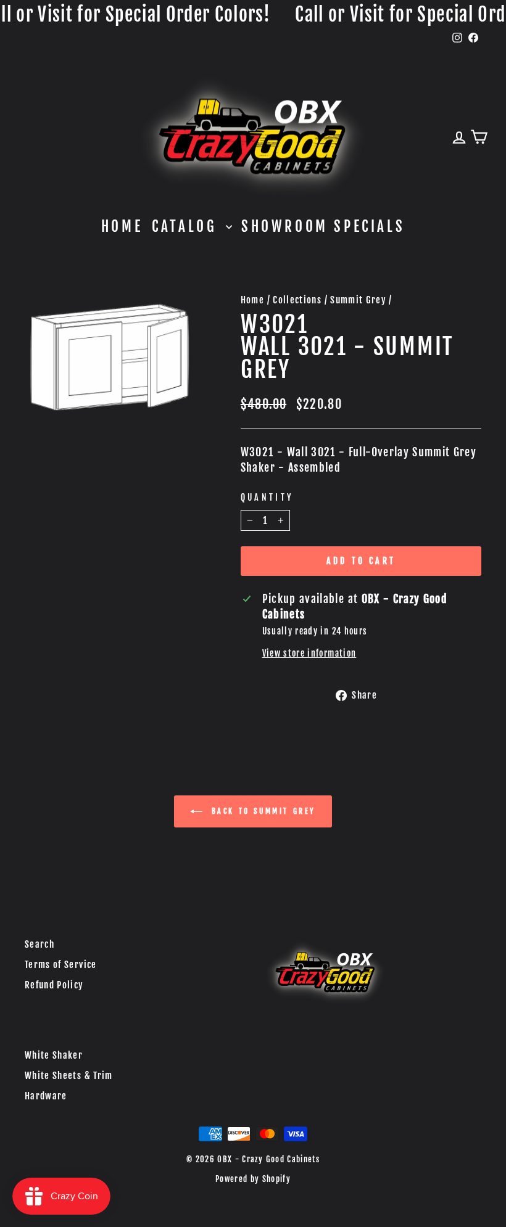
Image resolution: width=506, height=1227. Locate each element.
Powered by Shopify (253, 1179)
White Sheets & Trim (69, 1075)
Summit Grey (358, 300)
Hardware (46, 1096)
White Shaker (54, 1055)
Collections (297, 300)
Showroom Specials (323, 227)
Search (39, 944)
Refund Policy (54, 985)
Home (122, 227)
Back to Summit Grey (261, 811)
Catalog (187, 227)
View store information (309, 653)
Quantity (267, 497)
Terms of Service (61, 965)
